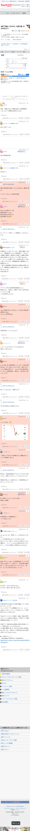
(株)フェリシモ (5, 737)
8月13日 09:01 (22, 580)
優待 (24, 51)
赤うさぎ (5, 494)
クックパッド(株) (7, 686)
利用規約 (13, 809)
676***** (5, 105)
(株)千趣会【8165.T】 (16, 13)
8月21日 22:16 (22, 227)
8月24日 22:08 (22, 166)
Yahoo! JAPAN (20, 806)
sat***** (4, 418)
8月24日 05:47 (22, 182)
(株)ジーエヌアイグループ (9, 692)
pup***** (5, 582)
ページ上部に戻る (15, 802)
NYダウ (4, 683)
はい (21, 118)
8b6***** (5, 306)
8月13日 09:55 (22, 555)
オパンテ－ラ (6, 343)
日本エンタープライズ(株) (9, 740)
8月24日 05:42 (22, 204)
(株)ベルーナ (5, 749)
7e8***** (5, 284)
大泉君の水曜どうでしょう (10, 531)
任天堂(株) (5, 702)
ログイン (23, 6)
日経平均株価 (6, 674)
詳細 (2, 51)
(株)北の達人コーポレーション (10, 734)
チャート (7, 51)
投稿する (14, 823)
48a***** (5, 361)
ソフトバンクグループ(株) (9, 699)
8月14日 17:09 (22, 416)
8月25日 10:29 (22, 121)
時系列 (13, 51)
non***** (5, 151)
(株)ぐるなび (5, 730)
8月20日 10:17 (22, 359)
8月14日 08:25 (22, 492)
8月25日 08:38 (22, 149)
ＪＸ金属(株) (5, 689)
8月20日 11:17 (22, 341)
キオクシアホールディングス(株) (11, 677)
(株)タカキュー (5, 746)
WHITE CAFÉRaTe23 (8, 184)
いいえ (27, 118)
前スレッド (27, 49)
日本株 (7, 13)
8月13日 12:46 (22, 529)
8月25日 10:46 (22, 103)
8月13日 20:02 (22, 511)
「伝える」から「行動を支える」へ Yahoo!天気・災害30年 (15, 1)
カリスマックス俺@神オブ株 (10, 123)
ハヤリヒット (6, 451)
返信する (5, 115)
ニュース (19, 51)
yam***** (5, 557)
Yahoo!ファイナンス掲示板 (10, 600)
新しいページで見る (5, 39)
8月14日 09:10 (22, 468)
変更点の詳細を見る (17, 39)
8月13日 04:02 (22, 598)
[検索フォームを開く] (29, 10)
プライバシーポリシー (9, 808)
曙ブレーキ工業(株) (7, 743)
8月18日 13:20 (22, 384)
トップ (2, 13)
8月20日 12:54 (22, 325)
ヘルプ (17, 809)
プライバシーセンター (21, 808)
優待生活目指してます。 (9, 247)
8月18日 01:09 (22, 400)
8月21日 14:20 (22, 245)
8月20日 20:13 (22, 282)
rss (28, 30)
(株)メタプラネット (7, 680)
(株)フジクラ (5, 695)
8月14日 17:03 (22, 450)
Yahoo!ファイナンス (11, 806)
